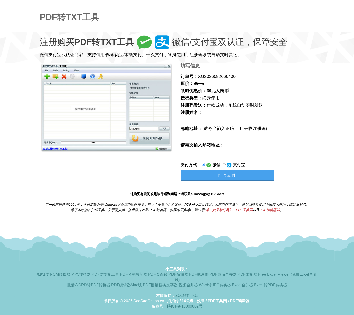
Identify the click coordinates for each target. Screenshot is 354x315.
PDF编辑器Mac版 (126, 285)
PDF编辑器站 (270, 210)
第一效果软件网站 (219, 210)
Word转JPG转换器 (215, 285)
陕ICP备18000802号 (185, 306)
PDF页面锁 (158, 274)
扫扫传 (43, 274)
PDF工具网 (244, 210)
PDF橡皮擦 (199, 274)
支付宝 (238, 165)
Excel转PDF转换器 (270, 285)
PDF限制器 (247, 274)
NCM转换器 (60, 274)
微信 (216, 165)
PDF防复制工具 (105, 274)
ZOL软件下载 (186, 296)
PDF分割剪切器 (133, 274)
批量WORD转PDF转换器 (88, 285)
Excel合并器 (242, 285)
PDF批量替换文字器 (160, 285)
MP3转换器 (81, 274)
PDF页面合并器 (223, 274)
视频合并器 (188, 285)
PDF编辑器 (178, 274)
